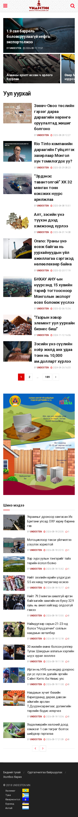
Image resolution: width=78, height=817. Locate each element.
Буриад (9, 803)
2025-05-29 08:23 (61, 167)
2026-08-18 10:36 (55, 716)
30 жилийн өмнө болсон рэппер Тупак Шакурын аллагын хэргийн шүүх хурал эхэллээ (50, 651)
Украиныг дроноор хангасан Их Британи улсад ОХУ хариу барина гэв (51, 521)
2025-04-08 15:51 (61, 206)
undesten (15, 48)
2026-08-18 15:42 (55, 569)
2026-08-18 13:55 (55, 615)
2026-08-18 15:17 (55, 588)
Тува (8, 795)
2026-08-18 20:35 (55, 531)
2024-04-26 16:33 (61, 367)
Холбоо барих (12, 776)
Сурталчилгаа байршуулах (45, 772)
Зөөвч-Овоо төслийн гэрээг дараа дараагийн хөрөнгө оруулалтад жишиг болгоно (54, 117)
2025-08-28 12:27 (61, 135)
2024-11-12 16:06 (61, 335)
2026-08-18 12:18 (55, 638)
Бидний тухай (12, 772)
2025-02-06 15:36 (61, 308)
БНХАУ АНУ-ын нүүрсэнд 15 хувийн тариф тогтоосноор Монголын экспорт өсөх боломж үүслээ (54, 291)
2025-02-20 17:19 (61, 270)
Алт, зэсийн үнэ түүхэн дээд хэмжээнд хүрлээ (51, 220)
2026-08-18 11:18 (55, 661)
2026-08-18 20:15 (55, 550)
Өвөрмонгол (12, 799)
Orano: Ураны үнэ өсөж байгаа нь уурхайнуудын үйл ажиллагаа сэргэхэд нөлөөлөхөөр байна (53, 252)
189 (47, 377)
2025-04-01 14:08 (61, 232)
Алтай (8, 808)
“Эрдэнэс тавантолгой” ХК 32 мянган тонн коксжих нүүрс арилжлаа (53, 188)
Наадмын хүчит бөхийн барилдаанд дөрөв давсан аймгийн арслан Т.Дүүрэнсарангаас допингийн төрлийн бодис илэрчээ (49, 702)
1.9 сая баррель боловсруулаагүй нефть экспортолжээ (28, 36)
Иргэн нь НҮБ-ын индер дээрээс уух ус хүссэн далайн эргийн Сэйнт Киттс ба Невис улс (50, 674)
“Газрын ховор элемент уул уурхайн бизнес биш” (54, 323)
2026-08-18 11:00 (55, 684)
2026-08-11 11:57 (34, 48)
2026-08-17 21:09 (55, 739)
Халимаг (10, 790)
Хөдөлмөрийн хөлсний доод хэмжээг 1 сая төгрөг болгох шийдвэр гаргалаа (47, 729)
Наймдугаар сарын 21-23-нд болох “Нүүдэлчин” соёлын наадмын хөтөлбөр (47, 628)
